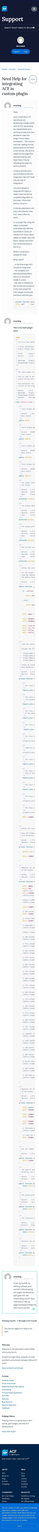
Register (16, 51)
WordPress (6, 1499)
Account (5, 1481)
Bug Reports (7, 1402)
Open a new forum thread (12, 1368)
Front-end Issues (9, 1383)
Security (24, 1487)
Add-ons (5, 1399)
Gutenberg (6, 1389)
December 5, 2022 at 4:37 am (24, 108)
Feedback (6, 1408)
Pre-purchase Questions (12, 1392)
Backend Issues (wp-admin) (13, 1386)
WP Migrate (25, 1499)
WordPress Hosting (28, 1496)
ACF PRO (5, 1396)
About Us (5, 1476)
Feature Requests (9, 1405)
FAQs (23, 1476)
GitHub (4, 1501)
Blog (3, 1479)
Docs (23, 1473)
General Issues (24, 69)
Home (4, 69)
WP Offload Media (27, 1501)
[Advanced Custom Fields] (4, 9)
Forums (12, 69)
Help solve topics (9, 1431)
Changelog (5, 1484)
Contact (24, 1481)
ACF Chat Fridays (8, 1496)
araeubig (17, 105)
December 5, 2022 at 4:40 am (24, 323)
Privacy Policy (7, 1518)
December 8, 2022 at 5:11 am (24, 1279)
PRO (3, 1473)
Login (26, 51)
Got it (19, 1526)
